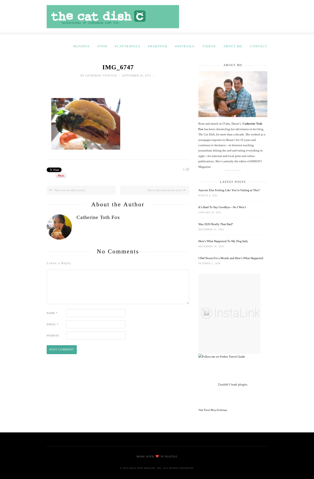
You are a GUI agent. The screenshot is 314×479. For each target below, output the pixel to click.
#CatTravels (127, 46)
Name (52, 313)
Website (53, 335)
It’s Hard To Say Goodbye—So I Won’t (222, 207)
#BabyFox (157, 46)
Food (102, 46)
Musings (81, 46)
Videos (209, 46)
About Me (233, 46)
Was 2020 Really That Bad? (215, 224)
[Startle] (221, 356)
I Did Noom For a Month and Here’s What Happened (230, 258)
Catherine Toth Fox (101, 75)
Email (53, 324)
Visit (212, 410)
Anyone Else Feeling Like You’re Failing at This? (229, 190)
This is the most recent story (165, 190)
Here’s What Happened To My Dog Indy (223, 241)
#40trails (184, 46)
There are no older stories (69, 190)
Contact (258, 46)
